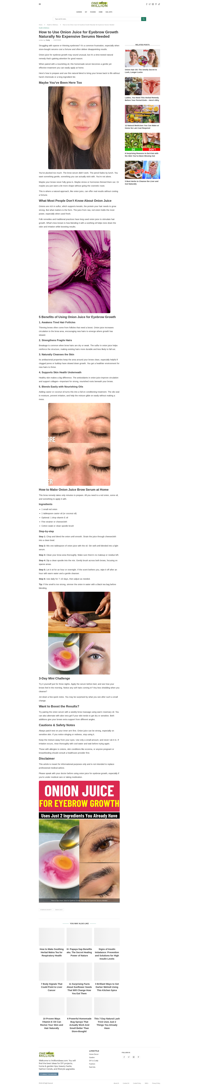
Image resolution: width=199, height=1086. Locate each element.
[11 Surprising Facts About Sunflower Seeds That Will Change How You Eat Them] (79, 972)
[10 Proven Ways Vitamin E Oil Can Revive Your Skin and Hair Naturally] (51, 1006)
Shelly (48, 40)
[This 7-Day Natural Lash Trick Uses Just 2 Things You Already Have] (107, 1006)
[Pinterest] (156, 4)
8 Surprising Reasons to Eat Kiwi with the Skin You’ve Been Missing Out (141, 154)
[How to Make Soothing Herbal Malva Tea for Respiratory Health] (51, 937)
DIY (86, 12)
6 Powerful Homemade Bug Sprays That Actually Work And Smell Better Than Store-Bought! (79, 1025)
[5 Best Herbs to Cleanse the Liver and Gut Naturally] (142, 170)
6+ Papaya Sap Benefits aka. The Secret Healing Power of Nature (79, 952)
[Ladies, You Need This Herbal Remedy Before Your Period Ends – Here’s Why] (142, 86)
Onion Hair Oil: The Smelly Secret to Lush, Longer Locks (141, 71)
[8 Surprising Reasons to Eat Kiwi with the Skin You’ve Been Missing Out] (142, 142)
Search (143, 19)
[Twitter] (150, 4)
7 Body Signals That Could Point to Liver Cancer (51, 987)
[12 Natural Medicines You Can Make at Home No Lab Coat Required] (142, 114)
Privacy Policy (156, 1083)
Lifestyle (94, 1051)
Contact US (126, 1083)
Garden (79, 12)
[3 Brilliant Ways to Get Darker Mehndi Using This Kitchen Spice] (107, 972)
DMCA (146, 1083)
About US (116, 1083)
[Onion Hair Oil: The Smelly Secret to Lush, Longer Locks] (142, 58)
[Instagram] (153, 4)
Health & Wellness (52, 25)
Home (101, 12)
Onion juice (58, 909)
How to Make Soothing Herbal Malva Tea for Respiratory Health (52, 952)
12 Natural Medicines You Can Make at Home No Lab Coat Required (142, 126)
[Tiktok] (159, 4)
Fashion (93, 12)
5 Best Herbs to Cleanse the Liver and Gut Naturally (141, 182)
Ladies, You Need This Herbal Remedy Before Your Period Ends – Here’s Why (142, 99)
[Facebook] (147, 4)
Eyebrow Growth (46, 909)
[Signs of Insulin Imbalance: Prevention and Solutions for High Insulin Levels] (107, 937)
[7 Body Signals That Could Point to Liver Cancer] (51, 972)
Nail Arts (109, 12)
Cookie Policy (137, 1083)
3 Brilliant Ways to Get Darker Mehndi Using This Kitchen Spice (107, 987)
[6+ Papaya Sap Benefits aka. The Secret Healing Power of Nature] (79, 937)
